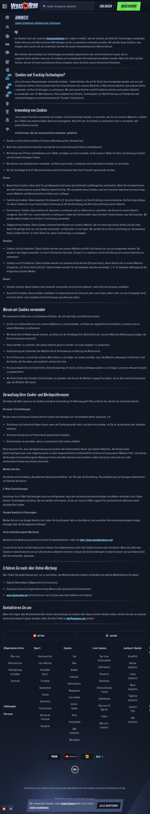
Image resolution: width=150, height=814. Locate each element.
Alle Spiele (74, 739)
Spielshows (104, 698)
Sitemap (15, 680)
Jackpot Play (133, 708)
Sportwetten (45, 656)
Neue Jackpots (133, 687)
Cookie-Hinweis (68, 803)
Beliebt (74, 669)
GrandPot (133, 656)
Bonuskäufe (74, 683)
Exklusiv (74, 676)
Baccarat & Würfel (104, 707)
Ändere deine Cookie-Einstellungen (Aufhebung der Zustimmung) (32, 23)
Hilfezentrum (15, 663)
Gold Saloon (104, 667)
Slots (74, 715)
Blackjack (104, 680)
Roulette (104, 674)
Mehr (98, 756)
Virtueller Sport (45, 671)
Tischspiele (74, 721)
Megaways (74, 690)
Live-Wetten (45, 663)
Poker (104, 716)
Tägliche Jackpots (133, 697)
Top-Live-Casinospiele (104, 658)
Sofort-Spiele (74, 706)
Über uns (15, 656)
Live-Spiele (74, 697)
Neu (74, 663)
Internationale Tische (104, 689)
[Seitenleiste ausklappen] (4, 6)
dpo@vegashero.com (76, 618)
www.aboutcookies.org (17, 595)
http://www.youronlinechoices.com (96, 539)
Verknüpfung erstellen (15, 671)
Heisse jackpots (132, 665)
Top (74, 656)
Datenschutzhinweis (55, 38)
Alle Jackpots (74, 730)
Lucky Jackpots (133, 676)
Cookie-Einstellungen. (39, 807)
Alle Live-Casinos (104, 725)
